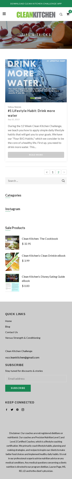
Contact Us (11, 332)
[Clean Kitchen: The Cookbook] (12, 248)
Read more (36, 154)
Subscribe (18, 388)
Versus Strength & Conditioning (22, 337)
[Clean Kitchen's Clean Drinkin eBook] (12, 269)
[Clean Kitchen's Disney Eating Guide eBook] (12, 290)
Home (8, 320)
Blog (7, 326)
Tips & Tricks (14, 107)
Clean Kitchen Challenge (18, 351)
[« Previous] (46, 172)
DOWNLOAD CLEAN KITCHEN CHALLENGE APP (36, 3)
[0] (66, 14)
